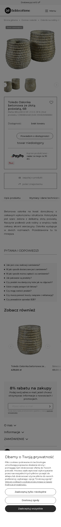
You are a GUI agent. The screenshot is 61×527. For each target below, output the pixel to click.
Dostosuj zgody (30, 500)
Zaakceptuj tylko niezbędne (30, 491)
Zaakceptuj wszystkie (30, 508)
